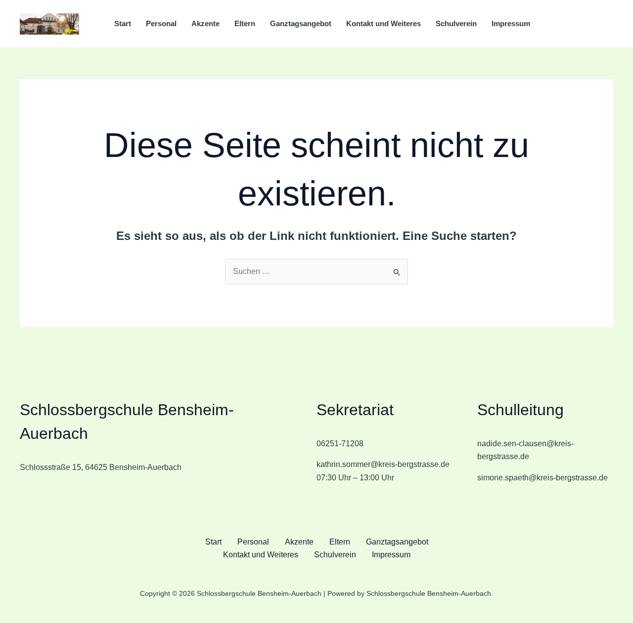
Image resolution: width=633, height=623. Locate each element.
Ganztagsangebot (300, 23)
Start (122, 23)
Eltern (244, 23)
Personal (161, 23)
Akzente (205, 23)
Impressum (511, 23)
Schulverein (456, 23)
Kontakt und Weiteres (383, 23)
